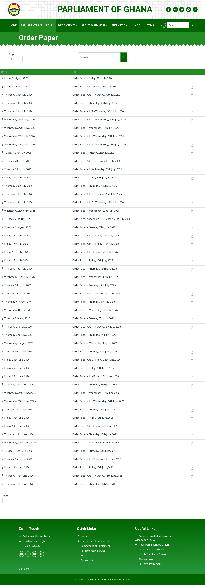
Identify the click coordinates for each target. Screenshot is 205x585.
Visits (84, 555)
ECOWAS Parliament (150, 564)
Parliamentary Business (36, 25)
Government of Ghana (151, 549)
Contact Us (87, 560)
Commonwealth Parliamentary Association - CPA (154, 538)
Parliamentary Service (93, 550)
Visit (138, 25)
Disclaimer (24, 568)
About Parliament (93, 25)
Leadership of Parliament (95, 541)
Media (150, 25)
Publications (120, 25)
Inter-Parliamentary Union (154, 544)
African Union (146, 559)
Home (13, 25)
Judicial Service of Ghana (152, 554)
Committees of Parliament (95, 546)
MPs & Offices (66, 25)
